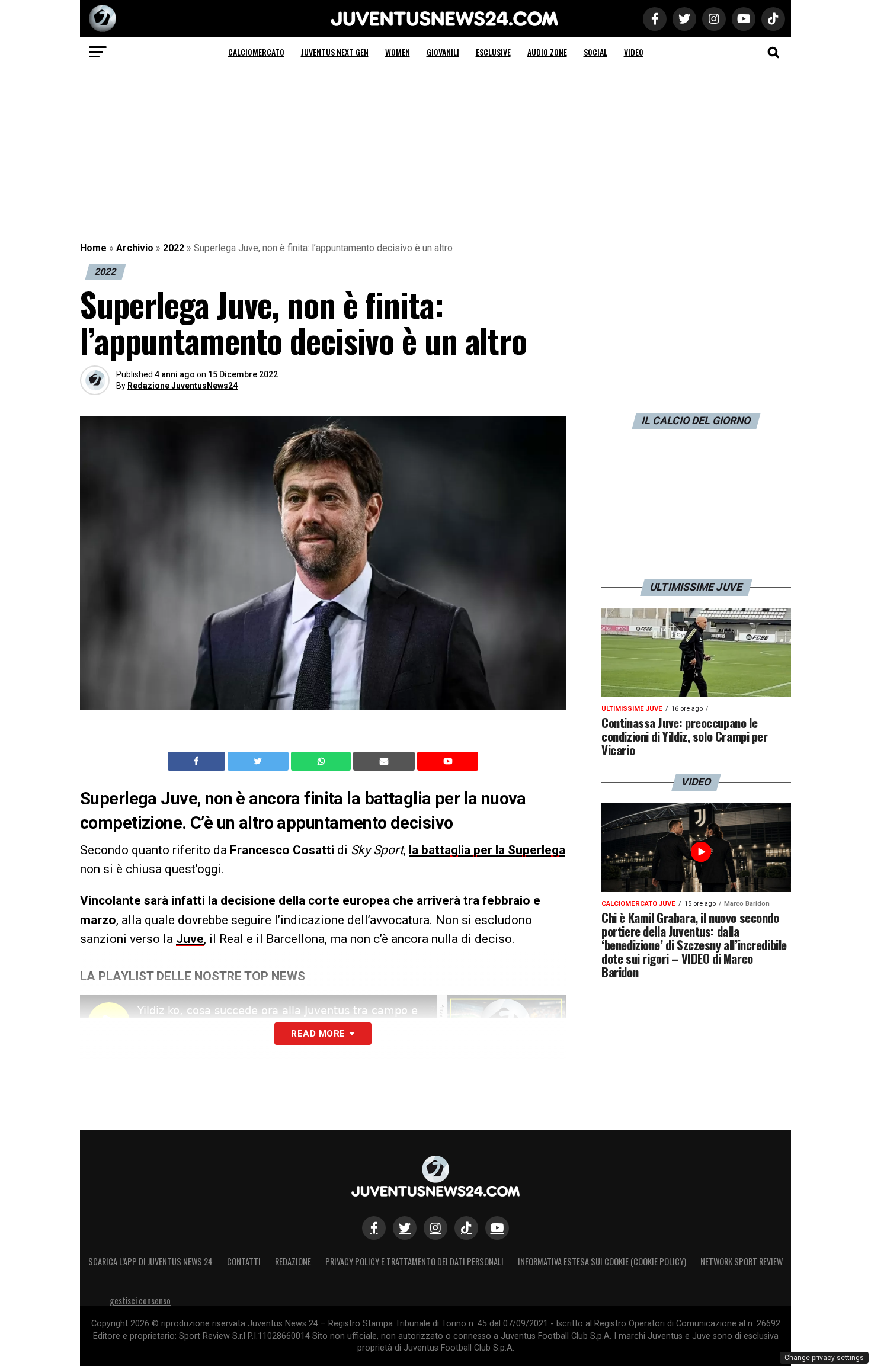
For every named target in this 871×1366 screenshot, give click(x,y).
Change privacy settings (824, 1358)
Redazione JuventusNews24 (182, 385)
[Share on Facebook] (198, 761)
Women (397, 52)
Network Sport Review (741, 1261)
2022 (173, 248)
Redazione (293, 1261)
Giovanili (443, 52)
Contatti (244, 1261)
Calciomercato (256, 52)
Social (595, 52)
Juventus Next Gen (335, 52)
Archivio (134, 248)
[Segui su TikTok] (466, 1228)
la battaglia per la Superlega (487, 850)
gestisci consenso (140, 1300)
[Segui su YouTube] (497, 1228)
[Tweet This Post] (259, 761)
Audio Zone (547, 52)
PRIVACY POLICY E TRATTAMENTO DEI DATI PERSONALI (414, 1261)
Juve (190, 939)
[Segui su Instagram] (435, 1228)
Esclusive (493, 52)
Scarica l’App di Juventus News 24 (150, 1261)
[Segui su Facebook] (374, 1228)
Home (93, 248)
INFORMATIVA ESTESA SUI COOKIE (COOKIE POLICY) (602, 1261)
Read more (318, 1033)
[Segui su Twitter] (405, 1228)
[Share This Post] (322, 761)
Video (633, 52)
